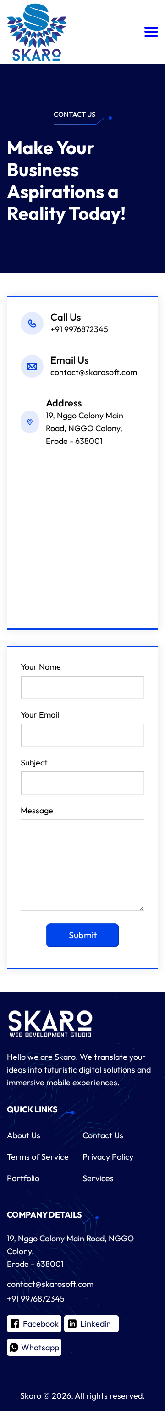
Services (98, 1178)
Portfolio (23, 1178)
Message (37, 810)
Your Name (41, 666)
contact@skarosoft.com (50, 1284)
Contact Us (102, 1135)
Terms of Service (38, 1156)
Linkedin (95, 1323)
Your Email (40, 714)
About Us (23, 1135)
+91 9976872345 (36, 1298)
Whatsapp (40, 1347)
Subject (34, 762)
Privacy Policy (107, 1156)
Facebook (41, 1323)
